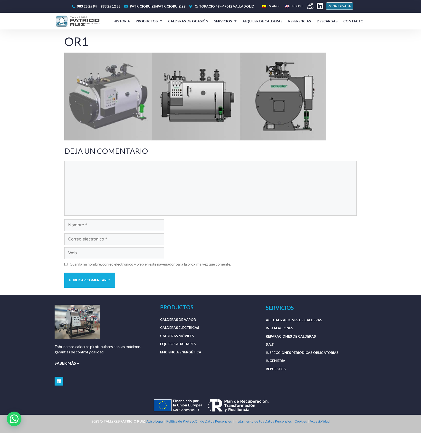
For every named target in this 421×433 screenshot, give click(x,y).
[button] (339, 6)
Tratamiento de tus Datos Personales (263, 421)
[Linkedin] (320, 6)
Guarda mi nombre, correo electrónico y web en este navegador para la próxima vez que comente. (150, 264)
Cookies (301, 421)
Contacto (353, 21)
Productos (147, 21)
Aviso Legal (154, 421)
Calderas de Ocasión (188, 21)
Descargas (327, 21)
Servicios (223, 21)
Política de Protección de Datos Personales (199, 421)
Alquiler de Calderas (262, 21)
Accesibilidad (320, 421)
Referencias (299, 21)
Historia (122, 21)
